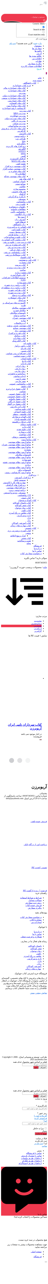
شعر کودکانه (36, 948)
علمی (39, 953)
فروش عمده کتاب (33, 905)
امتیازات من (36, 922)
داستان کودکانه (35, 946)
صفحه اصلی (36, 1252)
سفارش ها (37, 48)
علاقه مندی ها (35, 56)
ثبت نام (12, 43)
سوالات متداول (35, 900)
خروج (39, 69)
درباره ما (38, 931)
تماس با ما (37, 934)
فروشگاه (38, 1256)
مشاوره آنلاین (36, 920)
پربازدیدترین (36, 623)
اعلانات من (37, 58)
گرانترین (38, 631)
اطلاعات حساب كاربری (31, 66)
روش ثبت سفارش (33, 903)
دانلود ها (38, 51)
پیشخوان (38, 46)
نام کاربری (41, 1106)
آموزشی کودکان (34, 966)
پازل (39, 961)
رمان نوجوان (36, 951)
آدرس (39, 53)
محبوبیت (38, 621)
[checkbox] (31, 28)
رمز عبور (42, 1113)
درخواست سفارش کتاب (31, 917)
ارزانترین (38, 628)
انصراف (43, 1067)
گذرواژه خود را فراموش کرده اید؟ (40, 1118)
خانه (45, 567)
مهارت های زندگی (33, 969)
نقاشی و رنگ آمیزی (32, 956)
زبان (39, 964)
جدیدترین (38, 626)
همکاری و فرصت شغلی (31, 937)
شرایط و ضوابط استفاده (31, 898)
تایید (35, 1067)
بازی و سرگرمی (34, 959)
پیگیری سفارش (35, 63)
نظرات (39, 61)
